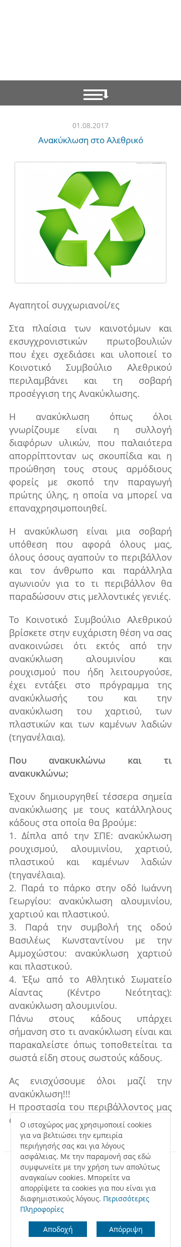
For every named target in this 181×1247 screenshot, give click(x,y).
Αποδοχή (58, 1229)
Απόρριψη (126, 1229)
